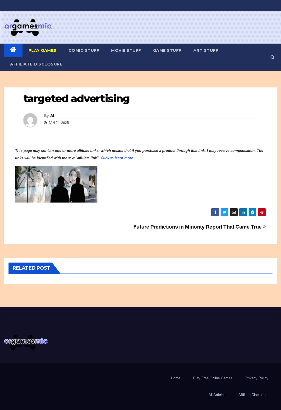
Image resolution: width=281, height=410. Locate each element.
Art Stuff (205, 50)
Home (175, 378)
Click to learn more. (117, 158)
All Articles (217, 395)
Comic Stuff (84, 50)
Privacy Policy (256, 378)
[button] (273, 57)
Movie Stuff (126, 50)
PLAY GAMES (43, 50)
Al (52, 115)
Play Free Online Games (212, 378)
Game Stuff (167, 50)
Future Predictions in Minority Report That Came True (198, 227)
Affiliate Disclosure (36, 64)
